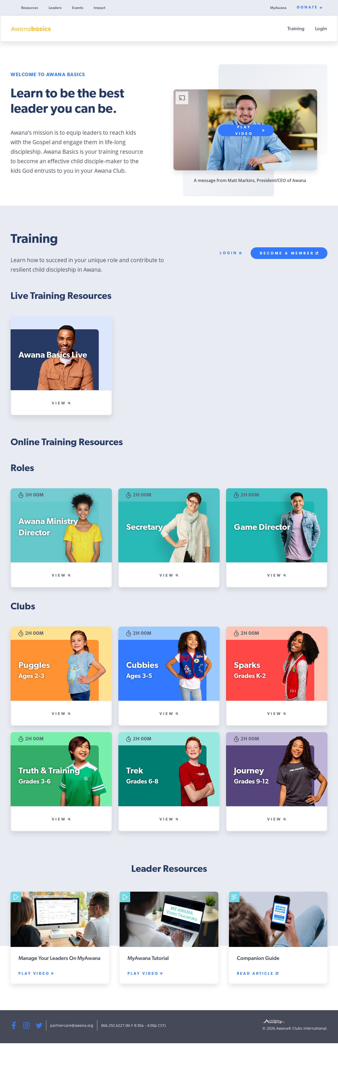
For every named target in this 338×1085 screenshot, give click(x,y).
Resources (29, 8)
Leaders (55, 8)
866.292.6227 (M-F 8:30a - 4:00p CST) (133, 1025)
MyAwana (278, 8)
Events (77, 8)
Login (321, 28)
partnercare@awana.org (71, 1025)
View (59, 403)
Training (295, 28)
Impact (99, 8)
